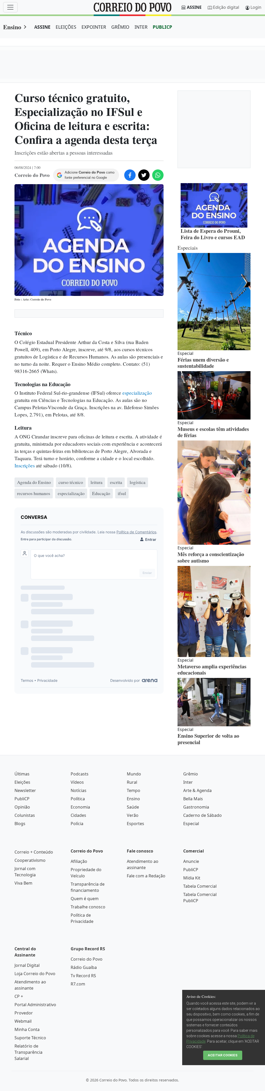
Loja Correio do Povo (34, 973)
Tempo (133, 790)
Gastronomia (196, 807)
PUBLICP (162, 27)
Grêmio (190, 774)
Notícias (78, 790)
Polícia (77, 823)
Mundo (134, 774)
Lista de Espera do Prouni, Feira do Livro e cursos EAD (213, 234)
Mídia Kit (191, 878)
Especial (191, 823)
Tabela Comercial (200, 886)
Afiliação (79, 861)
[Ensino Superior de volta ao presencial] (214, 702)
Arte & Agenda (197, 790)
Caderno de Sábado (202, 815)
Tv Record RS (83, 975)
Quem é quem (85, 898)
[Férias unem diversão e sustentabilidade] (214, 301)
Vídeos (77, 782)
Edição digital (226, 7)
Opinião (22, 807)
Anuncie (191, 861)
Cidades (78, 815)
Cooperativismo (30, 860)
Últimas (22, 774)
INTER (141, 27)
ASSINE (42, 27)
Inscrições (24, 465)
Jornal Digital (27, 965)
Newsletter (25, 790)
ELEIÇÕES (66, 27)
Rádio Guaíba (84, 967)
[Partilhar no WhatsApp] (158, 175)
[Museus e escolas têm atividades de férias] (214, 395)
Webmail (23, 1021)
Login (256, 7)
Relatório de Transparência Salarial (28, 1052)
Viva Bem (23, 883)
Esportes (135, 823)
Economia (80, 807)
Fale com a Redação (146, 876)
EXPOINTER (94, 27)
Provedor (23, 1013)
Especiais (188, 247)
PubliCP (22, 799)
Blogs (19, 823)
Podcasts (80, 774)
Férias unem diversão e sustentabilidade (203, 363)
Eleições (22, 782)
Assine (194, 7)
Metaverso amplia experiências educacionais (212, 669)
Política (78, 799)
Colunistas (24, 815)
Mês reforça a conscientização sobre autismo (211, 557)
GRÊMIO (120, 27)
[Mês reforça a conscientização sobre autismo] (214, 492)
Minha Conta (27, 1029)
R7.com (78, 984)
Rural (132, 782)
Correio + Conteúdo (33, 852)
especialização (137, 393)
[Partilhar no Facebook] (130, 175)
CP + (18, 996)
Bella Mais (193, 799)
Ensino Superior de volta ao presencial (208, 739)
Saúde (133, 807)
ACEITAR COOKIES (223, 1055)
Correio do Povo (86, 959)
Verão (132, 815)
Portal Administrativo (35, 1004)
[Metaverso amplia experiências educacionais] (214, 611)
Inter (188, 782)
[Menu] (10, 7)
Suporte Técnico (30, 1038)
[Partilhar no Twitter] (144, 175)
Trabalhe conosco (88, 907)
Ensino (12, 26)
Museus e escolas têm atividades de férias (213, 432)
